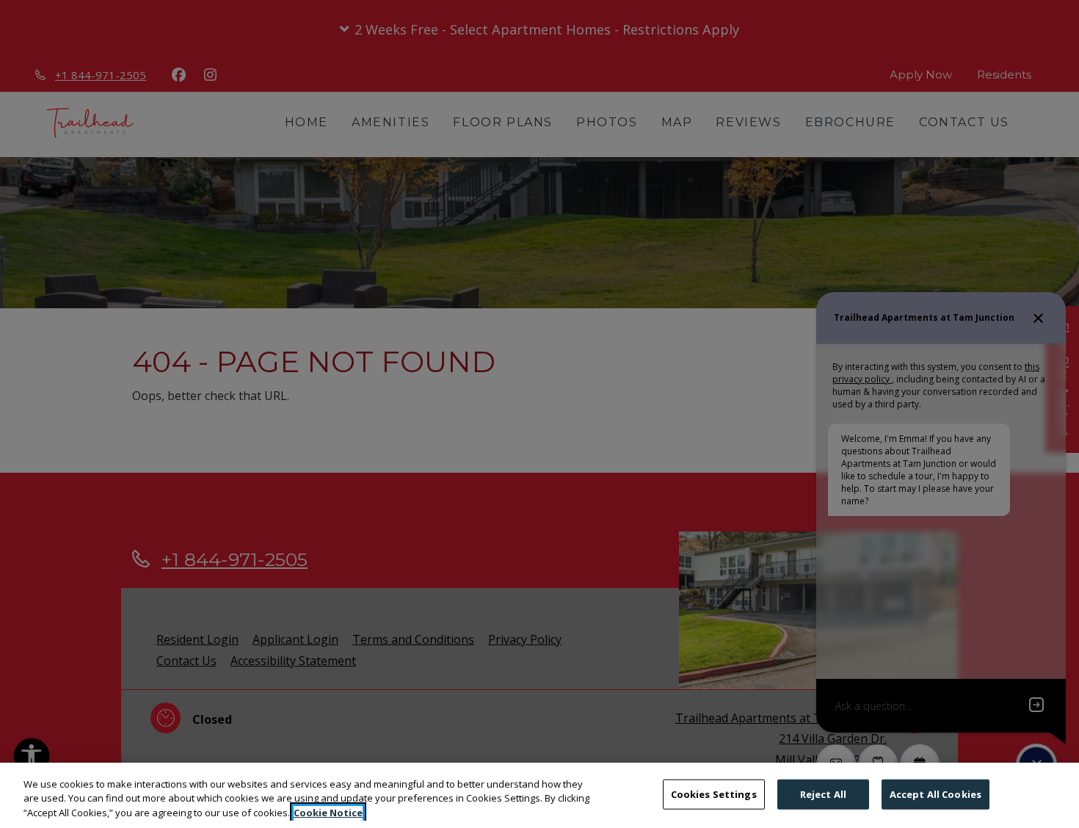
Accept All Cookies (935, 793)
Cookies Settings (714, 793)
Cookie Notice (328, 812)
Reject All (823, 793)
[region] (539, 795)
